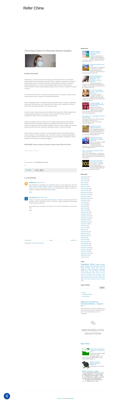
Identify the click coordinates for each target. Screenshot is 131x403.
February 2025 (85, 212)
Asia (97, 277)
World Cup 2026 (100, 271)
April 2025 (83, 208)
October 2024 (84, 220)
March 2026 (84, 186)
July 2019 (83, 257)
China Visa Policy (95, 279)
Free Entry (92, 271)
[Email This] (35, 170)
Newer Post (28, 240)
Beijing (82, 266)
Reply (30, 192)
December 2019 (85, 247)
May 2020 (83, 237)
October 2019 (84, 251)
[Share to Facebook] (41, 170)
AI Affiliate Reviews (87, 294)
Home (51, 240)
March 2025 (84, 210)
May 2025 (83, 206)
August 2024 (84, 223)
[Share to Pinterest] (43, 170)
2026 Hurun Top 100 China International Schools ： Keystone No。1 (92, 303)
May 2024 (83, 229)
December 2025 (85, 192)
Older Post (73, 240)
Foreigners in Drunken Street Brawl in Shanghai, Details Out (96, 139)
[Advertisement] (65, 30)
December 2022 (85, 235)
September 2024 (85, 222)
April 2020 (83, 239)
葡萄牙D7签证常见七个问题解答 (90, 371)
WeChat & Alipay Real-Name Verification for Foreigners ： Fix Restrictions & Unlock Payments (96, 78)
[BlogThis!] (37, 170)
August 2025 (84, 200)
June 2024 (83, 227)
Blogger (72, 398)
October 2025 (84, 196)
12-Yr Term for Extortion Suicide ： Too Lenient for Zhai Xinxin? (97, 92)
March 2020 (84, 241)
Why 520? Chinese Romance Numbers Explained (95, 53)
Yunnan (93, 267)
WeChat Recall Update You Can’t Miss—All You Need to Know (97, 350)
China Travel (87, 279)
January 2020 (84, 245)
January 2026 (84, 190)
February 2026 (85, 188)
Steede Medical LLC (34, 197)
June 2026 (83, 180)
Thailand (87, 267)
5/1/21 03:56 (43, 197)
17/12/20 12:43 (40, 182)
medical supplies (51, 189)
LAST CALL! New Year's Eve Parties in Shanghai (96, 161)
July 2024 (83, 225)
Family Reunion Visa (97, 272)
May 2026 (83, 182)
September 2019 (85, 253)
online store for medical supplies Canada (40, 186)
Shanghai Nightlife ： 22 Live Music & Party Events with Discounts (97, 105)
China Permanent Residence (96, 269)
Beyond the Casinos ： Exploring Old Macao (96, 126)
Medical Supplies (52, 199)
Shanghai (85, 264)
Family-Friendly (100, 264)
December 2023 (85, 231)
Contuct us (60, 398)
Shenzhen (87, 266)
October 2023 (84, 233)
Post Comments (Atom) (38, 243)
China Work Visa (95, 266)
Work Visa (99, 267)
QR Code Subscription (95, 274)
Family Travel (84, 271)
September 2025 (85, 198)
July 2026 (83, 178)
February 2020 (85, 243)
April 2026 (83, 184)
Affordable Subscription (89, 277)
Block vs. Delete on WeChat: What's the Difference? (95, 363)
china (92, 264)
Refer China (33, 8)
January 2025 (84, 214)
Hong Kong (86, 274)
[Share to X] (39, 170)
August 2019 (84, 255)
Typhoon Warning (97, 275)
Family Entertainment (86, 272)
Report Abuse (85, 343)
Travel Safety (89, 275)
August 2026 (84, 177)
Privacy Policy (86, 296)
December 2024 (85, 216)
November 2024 (85, 218)
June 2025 (83, 204)
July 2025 (83, 202)
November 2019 (85, 249)
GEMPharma (32, 182)
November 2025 (85, 194)
